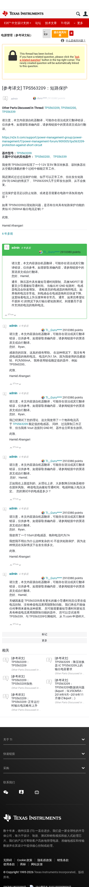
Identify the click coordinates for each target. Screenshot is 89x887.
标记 (44, 634)
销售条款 (63, 860)
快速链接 (9, 753)
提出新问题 (71, 33)
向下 (15, 315)
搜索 (78, 14)
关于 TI (7, 739)
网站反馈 (37, 864)
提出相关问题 (60, 33)
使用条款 (9, 864)
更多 (80, 23)
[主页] (22, 13)
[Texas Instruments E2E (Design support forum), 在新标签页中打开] (21, 793)
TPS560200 (68, 107)
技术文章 (51, 23)
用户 (85, 14)
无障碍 (7, 860)
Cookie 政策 (24, 860)
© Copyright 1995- (18, 872)
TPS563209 (52, 107)
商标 (23, 864)
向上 (6, 315)
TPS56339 (9, 111)
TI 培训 (65, 23)
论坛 (38, 23)
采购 (6, 768)
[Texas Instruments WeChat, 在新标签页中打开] (5, 793)
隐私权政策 (44, 860)
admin (14, 98)
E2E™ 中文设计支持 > (17, 23)
